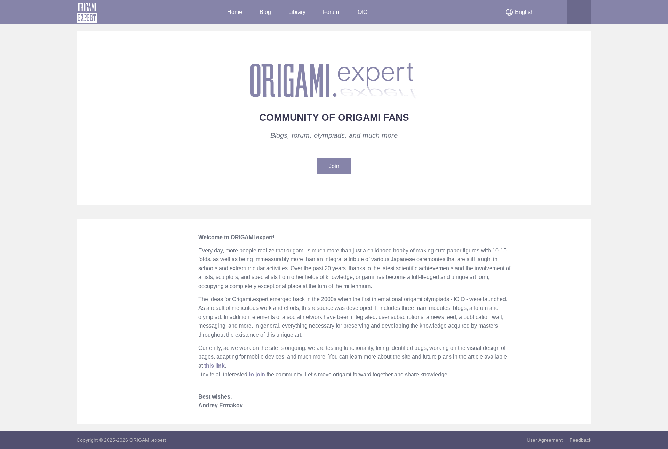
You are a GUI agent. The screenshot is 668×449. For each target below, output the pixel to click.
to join (257, 374)
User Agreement (545, 440)
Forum (331, 12)
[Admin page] (174, 252)
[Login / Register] (555, 12)
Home (234, 12)
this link (214, 366)
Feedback (580, 440)
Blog (265, 12)
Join (334, 166)
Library (296, 12)
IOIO (361, 12)
